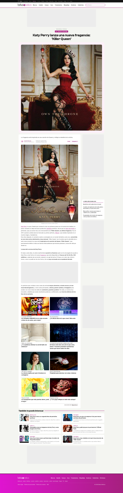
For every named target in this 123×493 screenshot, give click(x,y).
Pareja (47, 1)
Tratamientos (58, 5)
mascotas (46, 481)
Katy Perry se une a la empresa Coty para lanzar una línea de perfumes (87, 417)
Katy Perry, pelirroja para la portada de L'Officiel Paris (87, 428)
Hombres (73, 5)
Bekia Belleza (59, 29)
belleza (28, 481)
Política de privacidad (29, 484)
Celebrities (81, 5)
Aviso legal (20, 484)
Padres (42, 1)
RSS (48, 484)
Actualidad (25, 1)
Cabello (41, 5)
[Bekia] (20, 1)
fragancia (43, 255)
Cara (51, 5)
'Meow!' (57, 233)
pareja (41, 481)
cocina (32, 481)
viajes (66, 481)
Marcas (35, 5)
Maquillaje (66, 5)
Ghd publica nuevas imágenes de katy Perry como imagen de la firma (44, 428)
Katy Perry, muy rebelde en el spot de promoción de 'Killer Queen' (88, 438)
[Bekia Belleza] (24, 5)
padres (37, 481)
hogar (60, 481)
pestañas (49, 228)
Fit (67, 1)
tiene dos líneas (70, 228)
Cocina (38, 1)
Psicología (60, 1)
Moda (30, 1)
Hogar (65, 1)
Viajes (71, 1)
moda (24, 481)
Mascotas (51, 1)
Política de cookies (41, 484)
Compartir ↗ (75, 141)
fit (63, 481)
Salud (56, 1)
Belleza (34, 1)
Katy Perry (24, 226)
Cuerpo (47, 5)
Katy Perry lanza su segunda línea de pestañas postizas (43, 417)
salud (50, 481)
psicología (55, 481)
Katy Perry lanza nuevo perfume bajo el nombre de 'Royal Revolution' (44, 438)
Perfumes (65, 29)
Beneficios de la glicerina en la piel (92, 204)
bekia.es (20, 481)
